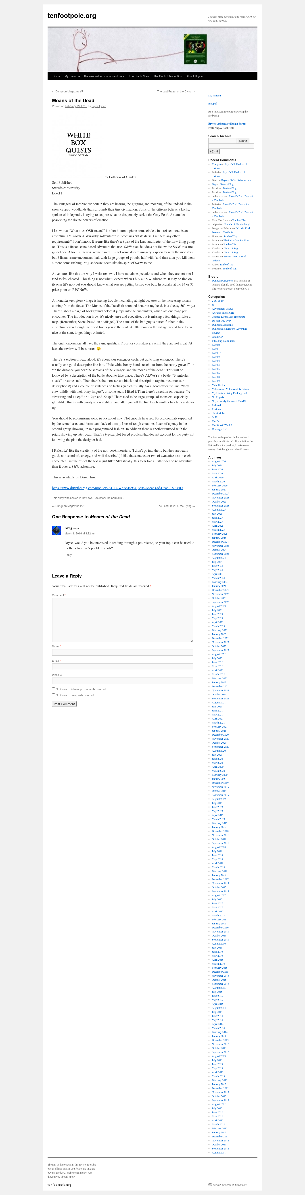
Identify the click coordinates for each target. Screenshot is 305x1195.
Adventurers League (222, 308)
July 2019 (217, 803)
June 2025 (217, 517)
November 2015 (220, 975)
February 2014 (220, 1032)
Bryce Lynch (99, 106)
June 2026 (217, 469)
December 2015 (220, 971)
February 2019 (220, 823)
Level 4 (216, 365)
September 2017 (220, 891)
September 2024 (220, 553)
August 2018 (219, 847)
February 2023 (220, 630)
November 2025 (220, 497)
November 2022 (220, 642)
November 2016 (220, 931)
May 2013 (217, 1068)
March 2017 (218, 915)
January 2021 (219, 730)
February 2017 (220, 919)
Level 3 (216, 361)
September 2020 (220, 746)
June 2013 (217, 1064)
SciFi (214, 417)
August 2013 (219, 1056)
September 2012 (220, 1100)
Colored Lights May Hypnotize (228, 316)
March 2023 (218, 626)
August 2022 (219, 654)
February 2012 (220, 1128)
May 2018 (217, 859)
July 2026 (217, 465)
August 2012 (219, 1104)
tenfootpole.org (72, 15)
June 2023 (217, 614)
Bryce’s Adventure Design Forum (227, 123)
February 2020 (220, 774)
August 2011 (219, 1152)
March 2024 (218, 578)
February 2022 (220, 678)
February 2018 (220, 871)
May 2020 (217, 762)
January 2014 (219, 1036)
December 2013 (220, 1040)
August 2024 (219, 557)
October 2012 (219, 1096)
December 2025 (220, 493)
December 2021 (220, 686)
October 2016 (219, 935)
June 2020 (217, 758)
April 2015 (218, 1003)
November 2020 (220, 738)
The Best (216, 421)
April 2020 (218, 766)
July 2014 (217, 1012)
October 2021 (219, 694)
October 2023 (219, 598)
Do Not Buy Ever (221, 320)
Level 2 (216, 357)
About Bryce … (196, 76)
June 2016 (217, 951)
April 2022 (218, 670)
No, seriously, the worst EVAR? (229, 401)
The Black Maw (139, 76)
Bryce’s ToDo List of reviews (237, 180)
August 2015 (219, 987)
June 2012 (217, 1112)
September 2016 (220, 939)
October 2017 (219, 887)
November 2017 (220, 883)
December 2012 (220, 1088)
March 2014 (218, 1028)
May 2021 (217, 714)
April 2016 (218, 959)
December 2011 (220, 1136)
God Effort (217, 336)
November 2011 (220, 1140)
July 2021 (217, 706)
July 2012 (217, 1108)
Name (56, 646)
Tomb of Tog (227, 184)
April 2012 (218, 1120)
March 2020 (218, 770)
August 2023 (219, 606)
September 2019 (220, 795)
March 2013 (218, 1076)
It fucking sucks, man (223, 340)
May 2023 (217, 618)
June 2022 (217, 662)
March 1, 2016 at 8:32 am (80, 533)
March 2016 (218, 963)
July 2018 (217, 851)
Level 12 (216, 353)
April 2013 (218, 1072)
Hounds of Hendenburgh (237, 224)
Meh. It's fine (219, 385)
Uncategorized (219, 429)
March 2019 (218, 819)
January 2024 (219, 586)
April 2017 (218, 911)
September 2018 (220, 843)
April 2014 (218, 1024)
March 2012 (218, 1124)
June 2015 (217, 995)
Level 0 (216, 344)
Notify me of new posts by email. (75, 695)
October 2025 (219, 501)
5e (213, 304)
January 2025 (219, 537)
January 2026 (219, 489)
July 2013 (217, 1060)
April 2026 (218, 477)
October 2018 (219, 839)
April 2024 (218, 574)
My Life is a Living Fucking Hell (229, 393)
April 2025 (218, 525)
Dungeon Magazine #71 (68, 91)
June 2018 (217, 855)
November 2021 (220, 690)
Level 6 (216, 373)
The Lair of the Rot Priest (237, 240)
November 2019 (220, 786)
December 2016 (220, 927)
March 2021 (218, 722)
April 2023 (218, 622)
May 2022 (217, 666)
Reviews (87, 498)
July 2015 (217, 991)
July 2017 (217, 899)
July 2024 (217, 561)
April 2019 (218, 815)
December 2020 (220, 734)
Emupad (212, 103)
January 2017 (219, 923)
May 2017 (217, 907)
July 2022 (217, 658)
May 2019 (217, 811)
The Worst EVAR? (222, 425)
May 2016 (217, 955)
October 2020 (219, 742)
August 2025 (219, 509)
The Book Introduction (167, 76)
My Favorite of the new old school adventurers (94, 76)
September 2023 (220, 602)
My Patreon (214, 95)
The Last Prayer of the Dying (176, 91)
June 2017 (217, 903)
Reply (68, 555)
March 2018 (218, 867)
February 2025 (220, 533)
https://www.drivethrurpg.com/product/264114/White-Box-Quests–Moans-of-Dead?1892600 (117, 487)
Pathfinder (217, 405)
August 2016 (219, 943)
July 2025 (217, 513)
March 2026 (218, 481)
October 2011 (219, 1144)
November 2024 (220, 545)
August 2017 (219, 895)
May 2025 (217, 521)
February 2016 (220, 967)
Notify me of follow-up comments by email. (81, 689)
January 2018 (219, 875)
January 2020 (219, 778)
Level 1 (216, 348)
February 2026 (220, 485)
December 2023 (220, 590)
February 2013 (220, 1080)
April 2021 (218, 718)
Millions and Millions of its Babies (230, 389)
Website (57, 675)
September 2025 (220, 505)
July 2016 (217, 947)
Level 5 (216, 369)
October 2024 (219, 549)
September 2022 (220, 650)
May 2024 (217, 569)
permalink (117, 498)
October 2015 (219, 979)
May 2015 (217, 999)
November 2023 (220, 594)
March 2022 (218, 674)
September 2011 (220, 1148)
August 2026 (219, 461)
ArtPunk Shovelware (223, 312)
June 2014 (217, 1016)
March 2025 (218, 529)
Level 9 (216, 381)
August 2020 (219, 750)
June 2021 (217, 710)
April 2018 (218, 863)
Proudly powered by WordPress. (230, 1184)
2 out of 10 (218, 300)
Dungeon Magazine (222, 324)
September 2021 (220, 698)
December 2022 (220, 638)
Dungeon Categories (223, 280)
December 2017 (220, 879)
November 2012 (220, 1092)
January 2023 (219, 634)
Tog (214, 184)
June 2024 (217, 565)
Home (56, 76)
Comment (59, 595)
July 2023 (217, 610)
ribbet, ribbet (218, 413)
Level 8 (216, 377)
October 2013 (219, 1048)
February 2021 (220, 726)
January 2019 (219, 827)
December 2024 (220, 541)
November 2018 (220, 835)
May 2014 (217, 1020)
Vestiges (216, 164)
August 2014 (219, 1007)
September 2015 (220, 983)
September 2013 (220, 1052)
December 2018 (220, 831)
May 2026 (217, 473)
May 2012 (217, 1116)
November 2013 (220, 1044)
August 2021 (219, 702)
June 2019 (217, 807)
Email (56, 660)
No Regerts (218, 397)
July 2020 (217, 754)
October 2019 (219, 790)
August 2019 (219, 799)
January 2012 (219, 1132)
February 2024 (220, 582)
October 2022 (219, 646)
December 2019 (220, 782)
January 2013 (219, 1084)
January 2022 (219, 682)
